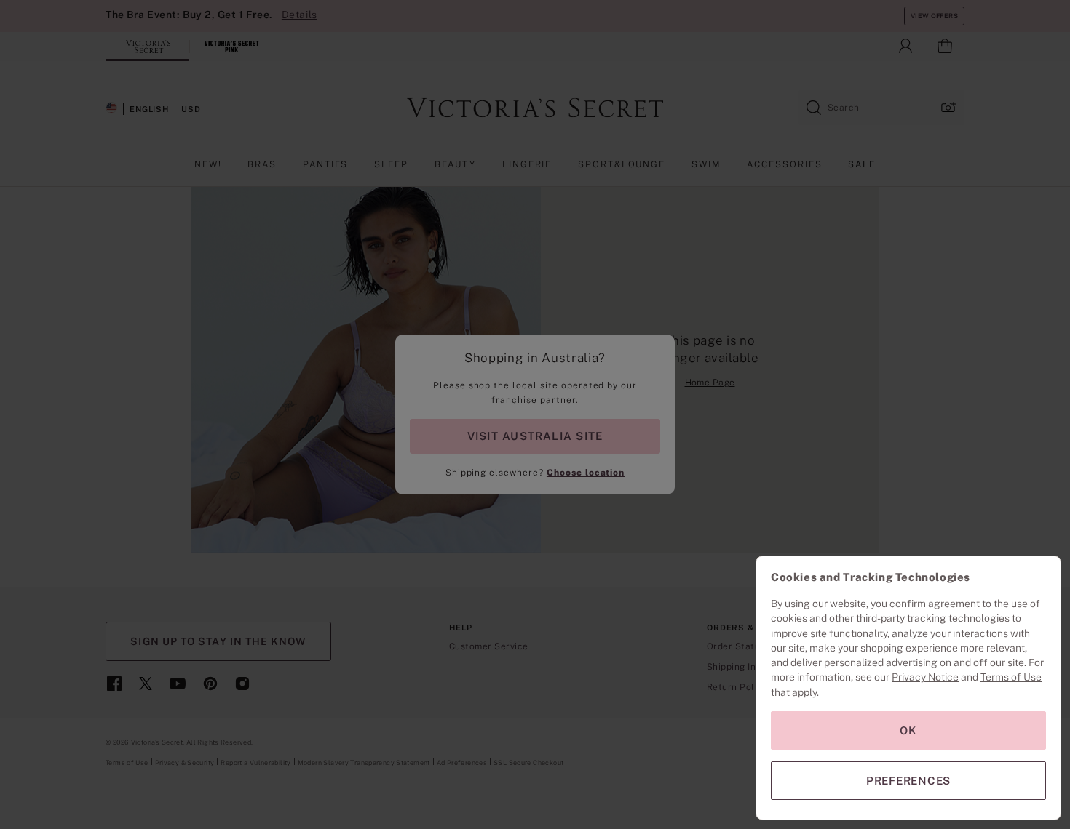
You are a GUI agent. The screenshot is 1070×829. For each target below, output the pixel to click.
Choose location (586, 473)
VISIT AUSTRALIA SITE (535, 436)
